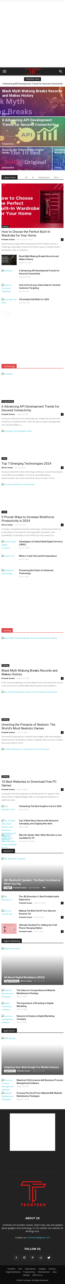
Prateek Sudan (8, 239)
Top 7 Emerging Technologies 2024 (26, 463)
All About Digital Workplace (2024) (24, 977)
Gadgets (8, 888)
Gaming (5, 114)
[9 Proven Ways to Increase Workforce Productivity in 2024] (32, 498)
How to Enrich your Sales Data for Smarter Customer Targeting (34, 84)
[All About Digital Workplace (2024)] (32, 966)
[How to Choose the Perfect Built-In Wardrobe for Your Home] (32, 205)
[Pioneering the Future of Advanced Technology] (9, 574)
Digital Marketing (11, 981)
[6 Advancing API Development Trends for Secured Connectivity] (32, 137)
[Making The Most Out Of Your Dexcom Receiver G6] (9, 914)
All (26, 177)
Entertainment (8, 168)
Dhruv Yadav (7, 467)
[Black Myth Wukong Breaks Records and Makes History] (9, 260)
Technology (9, 366)
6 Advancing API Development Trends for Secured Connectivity (30, 408)
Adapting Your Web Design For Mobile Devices (31, 1067)
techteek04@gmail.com (38, 1237)
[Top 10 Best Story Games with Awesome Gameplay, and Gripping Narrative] (9, 830)
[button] (61, 71)
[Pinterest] (32, 1258)
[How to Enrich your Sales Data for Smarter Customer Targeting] (9, 289)
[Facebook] (16, 1258)
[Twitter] (49, 1258)
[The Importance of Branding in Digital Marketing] (8, 1006)
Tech (4, 458)
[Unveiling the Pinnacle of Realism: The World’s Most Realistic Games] (32, 705)
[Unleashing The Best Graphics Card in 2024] (9, 810)
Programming (8, 144)
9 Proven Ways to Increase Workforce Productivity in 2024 (28, 519)
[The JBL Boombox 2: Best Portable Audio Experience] (9, 900)
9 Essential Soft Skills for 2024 (34, 299)
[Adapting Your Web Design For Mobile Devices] (32, 1056)
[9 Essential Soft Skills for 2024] (9, 303)
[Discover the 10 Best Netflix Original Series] (26, 163)
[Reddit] (41, 1258)
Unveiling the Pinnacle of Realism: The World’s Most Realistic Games (28, 726)
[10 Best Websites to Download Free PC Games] (32, 763)
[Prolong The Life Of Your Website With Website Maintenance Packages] (8, 1096)
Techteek (11, 1269)
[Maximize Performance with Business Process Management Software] (8, 1085)
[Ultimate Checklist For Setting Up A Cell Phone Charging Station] (9, 928)
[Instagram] (24, 1258)
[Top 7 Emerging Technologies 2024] (32, 445)
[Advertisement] (32, 33)
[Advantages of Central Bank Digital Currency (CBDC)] (9, 545)
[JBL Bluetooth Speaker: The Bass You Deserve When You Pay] (32, 874)
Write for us (37, 1275)
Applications (44, 177)
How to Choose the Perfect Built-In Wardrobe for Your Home (26, 233)
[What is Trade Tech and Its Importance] (9, 559)
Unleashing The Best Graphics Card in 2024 (40, 806)
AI (33, 177)
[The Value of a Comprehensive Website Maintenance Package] (8, 993)
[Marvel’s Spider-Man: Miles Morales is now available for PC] (9, 841)
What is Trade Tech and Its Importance (38, 556)
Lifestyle (5, 227)
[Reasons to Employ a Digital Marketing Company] (8, 1019)
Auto (55, 1272)
